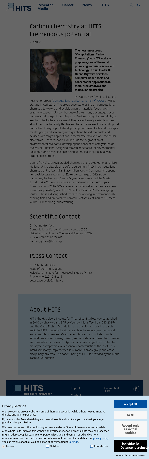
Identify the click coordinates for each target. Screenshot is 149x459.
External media (101, 446)
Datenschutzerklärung (136, 455)
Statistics (54, 446)
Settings (73, 441)
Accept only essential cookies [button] (130, 429)
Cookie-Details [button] (121, 455)
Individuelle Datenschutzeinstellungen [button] (133, 445)
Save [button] (130, 414)
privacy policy (101, 438)
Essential (10, 446)
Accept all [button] (130, 404)
